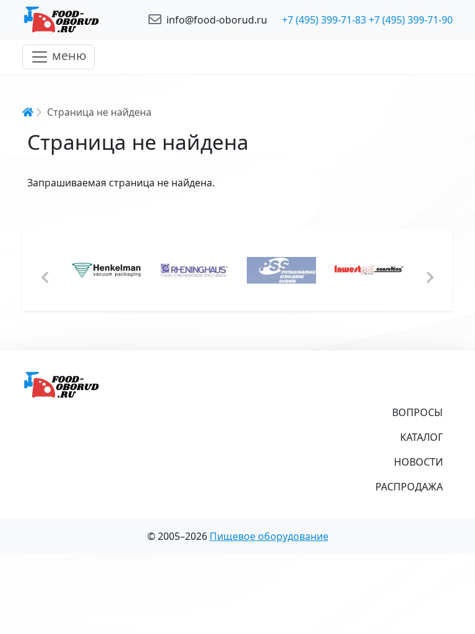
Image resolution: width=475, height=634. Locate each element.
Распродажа (409, 486)
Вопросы (417, 412)
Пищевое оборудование (269, 536)
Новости (418, 462)
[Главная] (78, 20)
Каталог (421, 437)
